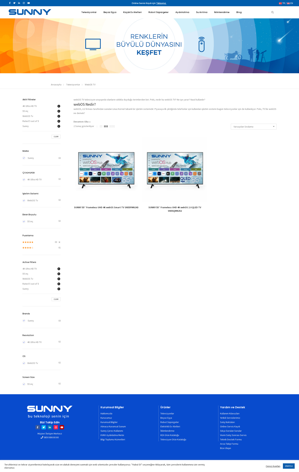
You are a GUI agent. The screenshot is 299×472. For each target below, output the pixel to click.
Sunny (25, 126)
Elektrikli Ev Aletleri (170, 426)
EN (291, 3)
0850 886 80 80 (51, 437)
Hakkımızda (106, 413)
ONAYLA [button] (289, 466)
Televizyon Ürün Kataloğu (173, 439)
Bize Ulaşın (225, 448)
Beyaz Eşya (166, 417)
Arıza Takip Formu (229, 443)
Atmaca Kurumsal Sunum (113, 426)
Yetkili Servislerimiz (230, 417)
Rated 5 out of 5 (30, 121)
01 (41, 247)
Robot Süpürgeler (169, 422)
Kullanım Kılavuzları (229, 413)
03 (39, 242)
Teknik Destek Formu (231, 439)
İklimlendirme (167, 430)
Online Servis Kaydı (230, 426)
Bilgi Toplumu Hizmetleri (113, 439)
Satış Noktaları (227, 422)
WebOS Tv (27, 116)
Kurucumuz (106, 417)
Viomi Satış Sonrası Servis (233, 435)
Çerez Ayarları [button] (273, 466)
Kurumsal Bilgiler (109, 422)
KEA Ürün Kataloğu (169, 435)
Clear (56, 136)
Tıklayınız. (161, 3)
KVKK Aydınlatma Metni (112, 435)
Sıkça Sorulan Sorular (231, 430)
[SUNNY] (30, 13)
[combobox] (254, 127)
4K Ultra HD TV (29, 106)
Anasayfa (56, 84)
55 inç (25, 111)
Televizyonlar (73, 84)
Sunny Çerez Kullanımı (112, 430)
